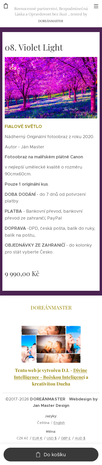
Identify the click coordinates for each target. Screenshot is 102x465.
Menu (96, 6)
